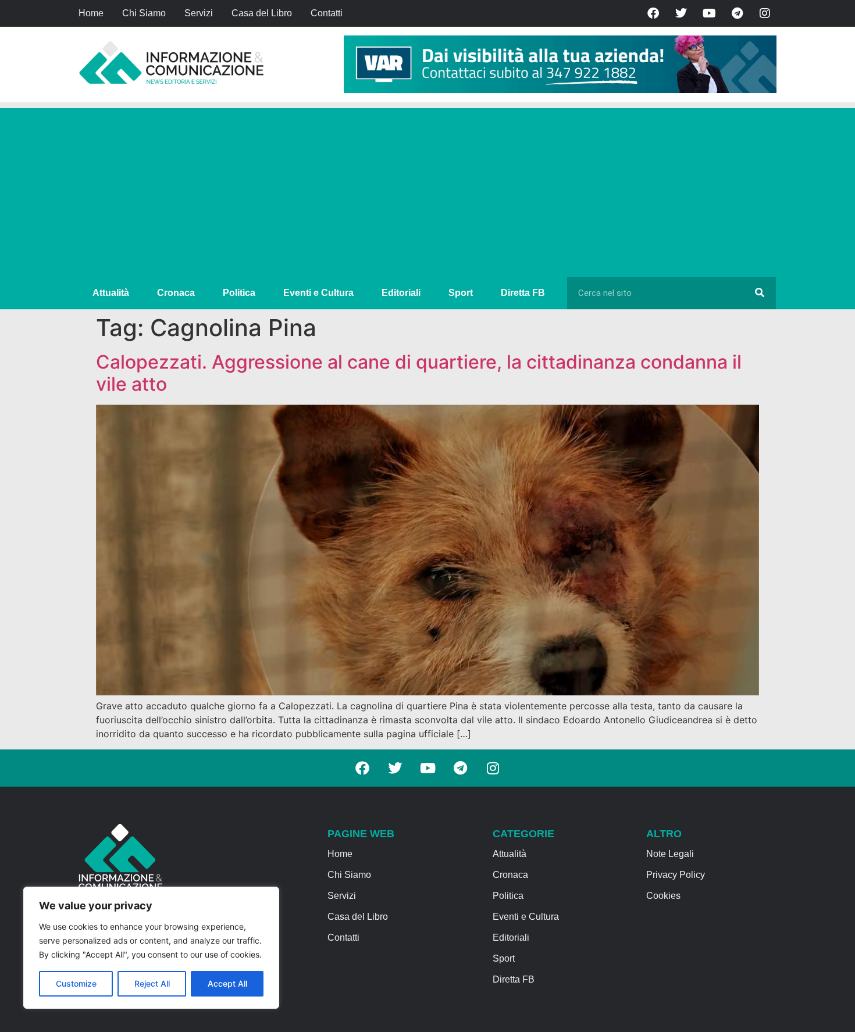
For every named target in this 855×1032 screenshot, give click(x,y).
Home (91, 13)
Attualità (110, 293)
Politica (239, 293)
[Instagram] (764, 13)
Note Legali (670, 854)
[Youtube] (709, 13)
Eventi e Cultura (318, 293)
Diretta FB (523, 293)
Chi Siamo (144, 13)
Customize (76, 983)
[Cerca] (759, 293)
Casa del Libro (261, 13)
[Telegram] (737, 13)
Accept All (227, 983)
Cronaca (176, 293)
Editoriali (401, 293)
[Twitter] (681, 13)
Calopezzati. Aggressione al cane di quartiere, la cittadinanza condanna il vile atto (419, 373)
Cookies (663, 896)
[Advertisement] (427, 189)
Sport (460, 293)
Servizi (198, 13)
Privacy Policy (675, 875)
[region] (151, 948)
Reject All (152, 983)
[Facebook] (653, 13)
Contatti (327, 13)
